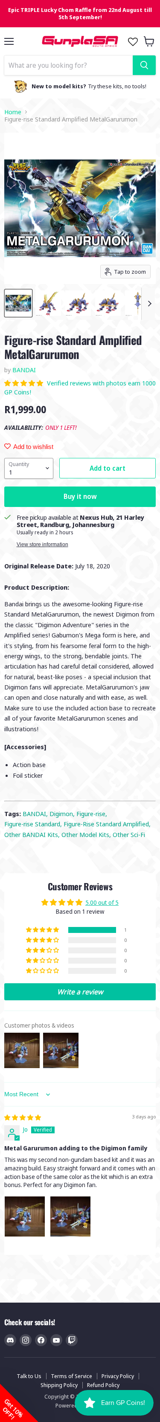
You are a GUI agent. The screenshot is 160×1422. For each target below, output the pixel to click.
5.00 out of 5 (102, 902)
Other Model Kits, (87, 834)
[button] (24, 383)
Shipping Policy (59, 1385)
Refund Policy (103, 1385)
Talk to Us (29, 1376)
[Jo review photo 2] (70, 1216)
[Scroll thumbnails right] (148, 304)
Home (12, 112)
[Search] (144, 65)
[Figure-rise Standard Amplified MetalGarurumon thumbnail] (18, 303)
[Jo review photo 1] (24, 1216)
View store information (42, 544)
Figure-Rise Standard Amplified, (107, 824)
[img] (22, 1117)
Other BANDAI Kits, (32, 834)
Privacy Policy (118, 1376)
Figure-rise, (91, 813)
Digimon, (62, 813)
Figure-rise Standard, (34, 824)
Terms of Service (71, 1376)
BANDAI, (36, 813)
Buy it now (80, 496)
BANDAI (24, 369)
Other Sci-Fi (129, 834)
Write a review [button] (80, 991)
